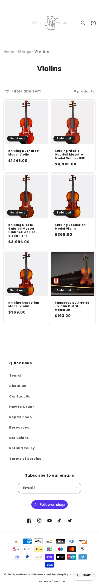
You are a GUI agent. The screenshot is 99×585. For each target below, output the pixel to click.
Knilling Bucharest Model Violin (24, 152)
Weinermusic (26, 574)
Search (16, 375)
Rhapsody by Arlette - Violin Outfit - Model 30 (72, 306)
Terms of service (51, 581)
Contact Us (19, 396)
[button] (6, 23)
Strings (25, 51)
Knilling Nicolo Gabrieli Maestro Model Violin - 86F (70, 154)
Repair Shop (20, 417)
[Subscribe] (76, 488)
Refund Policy (22, 448)
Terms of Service (25, 458)
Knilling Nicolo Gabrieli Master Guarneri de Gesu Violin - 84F (23, 230)
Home (8, 51)
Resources (19, 427)
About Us (17, 385)
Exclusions (19, 437)
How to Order (21, 406)
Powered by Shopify (52, 574)
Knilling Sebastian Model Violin (70, 226)
